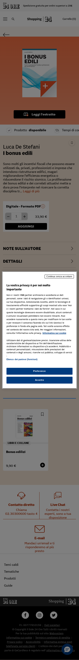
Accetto (39, 380)
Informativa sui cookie (54, 333)
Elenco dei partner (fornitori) (21, 359)
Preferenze (39, 371)
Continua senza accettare (59, 276)
